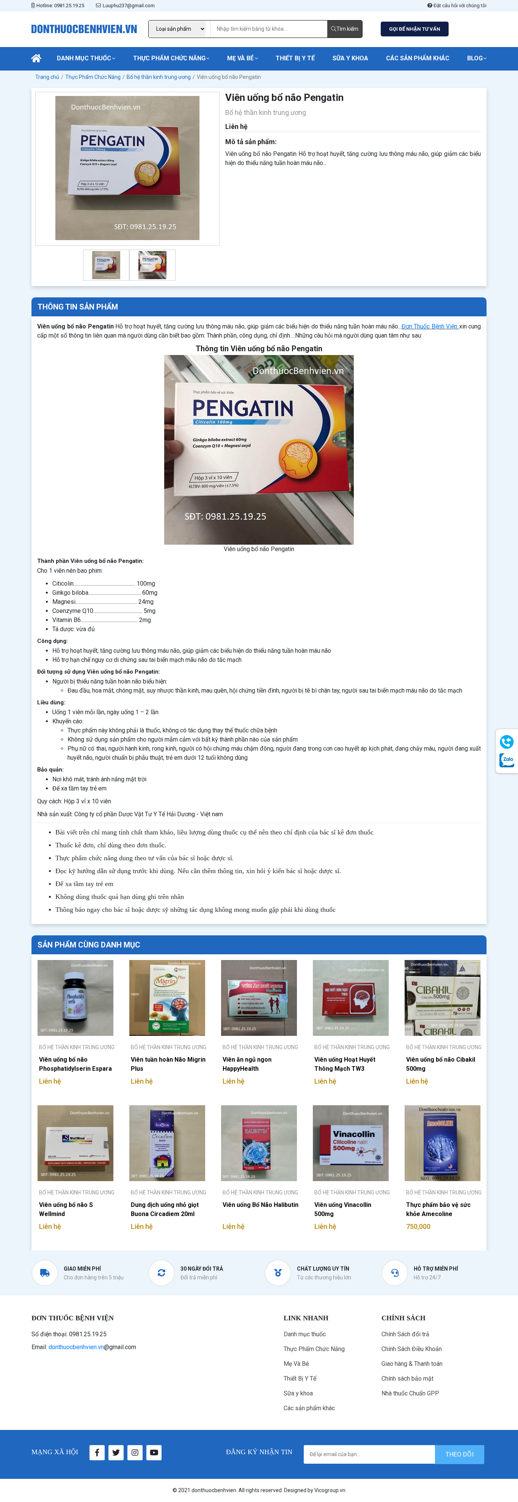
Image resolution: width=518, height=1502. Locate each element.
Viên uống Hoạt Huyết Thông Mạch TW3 (344, 1064)
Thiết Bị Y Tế (295, 58)
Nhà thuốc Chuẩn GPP (410, 1393)
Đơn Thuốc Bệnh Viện (429, 326)
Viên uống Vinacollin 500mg (342, 1209)
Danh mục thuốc (84, 58)
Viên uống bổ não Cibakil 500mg (440, 1064)
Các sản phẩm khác (417, 58)
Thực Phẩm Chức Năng (169, 58)
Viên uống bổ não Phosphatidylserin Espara (75, 1064)
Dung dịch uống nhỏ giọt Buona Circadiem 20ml (165, 1209)
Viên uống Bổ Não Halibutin (260, 1204)
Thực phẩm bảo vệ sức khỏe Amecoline (438, 1209)
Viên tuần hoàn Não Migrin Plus (168, 1064)
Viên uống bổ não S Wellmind (66, 1209)
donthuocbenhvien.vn (76, 1347)
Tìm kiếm (347, 29)
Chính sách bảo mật (407, 1378)
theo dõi (460, 1454)
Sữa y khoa (350, 58)
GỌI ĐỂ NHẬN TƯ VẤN (414, 29)
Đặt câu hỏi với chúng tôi (459, 5)
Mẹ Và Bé (240, 58)
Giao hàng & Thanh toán (412, 1363)
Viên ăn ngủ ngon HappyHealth (247, 1064)
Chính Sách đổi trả (405, 1334)
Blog (475, 58)
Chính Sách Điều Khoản (411, 1349)
